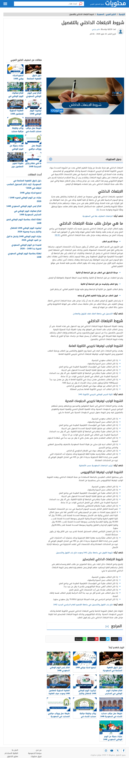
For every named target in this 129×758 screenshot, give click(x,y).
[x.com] (118, 751)
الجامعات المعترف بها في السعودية (98, 216)
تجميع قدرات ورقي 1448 (30, 193)
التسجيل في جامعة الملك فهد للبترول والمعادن (93, 313)
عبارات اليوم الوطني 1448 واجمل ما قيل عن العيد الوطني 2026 (24, 238)
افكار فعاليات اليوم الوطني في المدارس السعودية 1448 (27, 213)
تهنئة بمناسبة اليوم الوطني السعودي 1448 (24, 255)
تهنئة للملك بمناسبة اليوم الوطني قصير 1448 (23, 221)
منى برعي (96, 29)
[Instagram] (106, 751)
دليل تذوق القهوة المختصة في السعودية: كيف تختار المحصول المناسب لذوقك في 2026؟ (24, 184)
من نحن (38, 750)
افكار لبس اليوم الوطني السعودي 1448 (23, 206)
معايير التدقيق (12, 756)
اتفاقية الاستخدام (11, 753)
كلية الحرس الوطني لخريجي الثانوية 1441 (95, 394)
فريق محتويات (36, 756)
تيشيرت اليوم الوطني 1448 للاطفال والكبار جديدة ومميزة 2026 (25, 230)
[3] (56, 235)
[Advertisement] (84, 57)
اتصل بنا (15, 750)
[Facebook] (124, 751)
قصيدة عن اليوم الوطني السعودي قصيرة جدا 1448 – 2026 (26, 247)
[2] (59, 235)
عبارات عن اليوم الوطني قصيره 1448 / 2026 (25, 199)
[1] (98, 209)
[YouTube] (112, 751)
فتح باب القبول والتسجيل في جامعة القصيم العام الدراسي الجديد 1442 (83, 604)
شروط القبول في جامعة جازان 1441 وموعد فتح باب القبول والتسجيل (84, 552)
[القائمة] (5, 4)
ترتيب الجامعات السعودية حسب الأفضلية (96, 465)
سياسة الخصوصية (34, 753)
